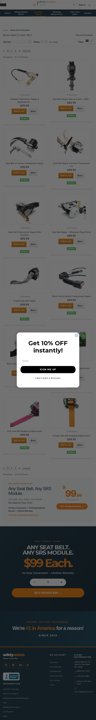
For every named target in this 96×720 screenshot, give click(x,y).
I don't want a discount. (48, 378)
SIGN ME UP (48, 369)
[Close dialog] (76, 335)
